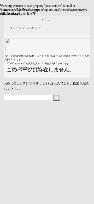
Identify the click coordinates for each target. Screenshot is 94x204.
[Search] (56, 98)
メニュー (47, 19)
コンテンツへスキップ (24, 28)
